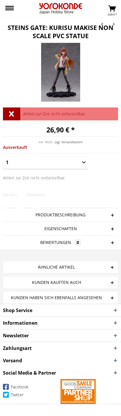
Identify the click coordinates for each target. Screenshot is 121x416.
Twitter (16, 395)
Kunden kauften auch (56, 282)
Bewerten (36, 195)
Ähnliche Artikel (56, 267)
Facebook (19, 387)
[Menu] (9, 9)
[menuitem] (9, 9)
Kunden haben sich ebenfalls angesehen (56, 297)
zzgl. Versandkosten (68, 142)
